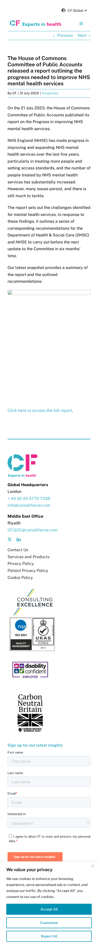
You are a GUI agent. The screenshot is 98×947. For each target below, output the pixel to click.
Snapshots (50, 93)
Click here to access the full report (40, 410)
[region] (49, 904)
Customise (49, 923)
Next (82, 35)
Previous (65, 35)
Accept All (49, 909)
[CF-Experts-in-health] (35, 22)
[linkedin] (19, 539)
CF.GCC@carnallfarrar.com (33, 530)
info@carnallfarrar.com (29, 505)
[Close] (93, 866)
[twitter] (10, 539)
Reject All (49, 936)
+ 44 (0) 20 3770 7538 (29, 498)
